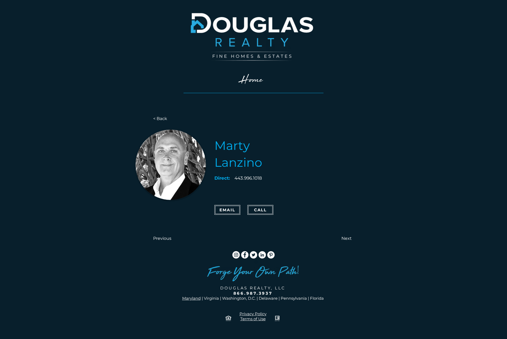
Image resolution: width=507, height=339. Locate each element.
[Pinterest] (271, 255)
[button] (170, 238)
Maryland (191, 298)
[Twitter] (253, 255)
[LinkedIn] (262, 255)
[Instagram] (236, 255)
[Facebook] (244, 255)
